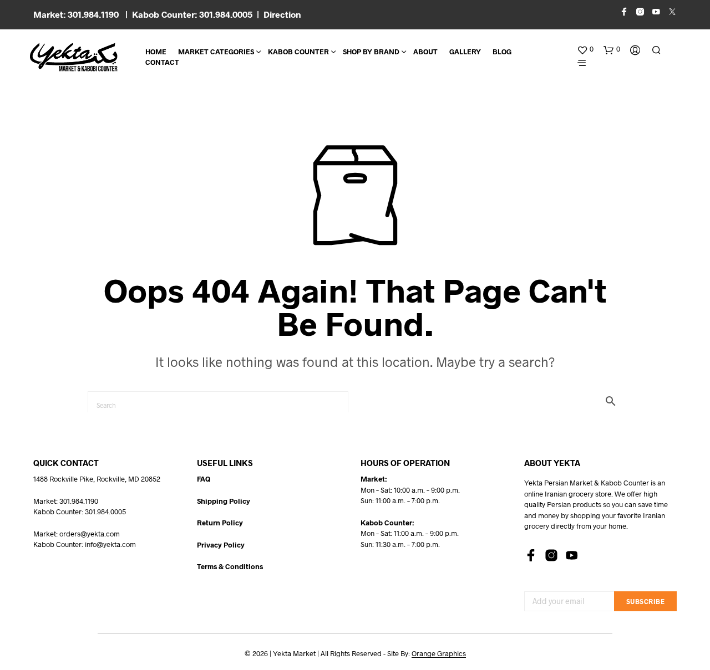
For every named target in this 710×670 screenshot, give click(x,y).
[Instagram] (551, 555)
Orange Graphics (439, 653)
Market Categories (216, 51)
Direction (282, 14)
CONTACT (162, 62)
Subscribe (645, 601)
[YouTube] (572, 555)
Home (155, 51)
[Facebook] (530, 555)
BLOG (502, 51)
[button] (585, 49)
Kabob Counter (298, 51)
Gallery (465, 51)
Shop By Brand (371, 51)
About (425, 51)
